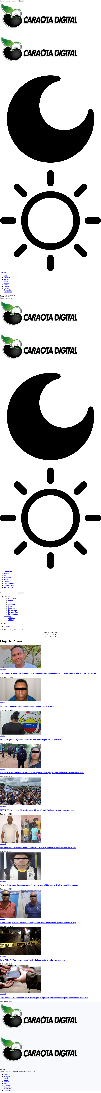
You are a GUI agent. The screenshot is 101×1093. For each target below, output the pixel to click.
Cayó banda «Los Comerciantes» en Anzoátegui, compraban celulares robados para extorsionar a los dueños (44, 998)
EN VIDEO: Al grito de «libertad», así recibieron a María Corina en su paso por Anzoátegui (37, 810)
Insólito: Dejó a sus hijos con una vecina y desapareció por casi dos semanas (30, 739)
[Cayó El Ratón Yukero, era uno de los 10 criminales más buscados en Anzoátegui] (20, 954)
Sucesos (2, 702)
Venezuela (3, 669)
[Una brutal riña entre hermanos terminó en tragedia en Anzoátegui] (20, 701)
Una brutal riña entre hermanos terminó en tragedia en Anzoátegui (27, 706)
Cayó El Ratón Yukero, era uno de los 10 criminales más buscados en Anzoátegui (32, 960)
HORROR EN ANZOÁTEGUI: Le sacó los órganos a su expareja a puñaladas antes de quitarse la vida (42, 773)
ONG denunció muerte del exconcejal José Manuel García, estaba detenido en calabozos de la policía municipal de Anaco (49, 673)
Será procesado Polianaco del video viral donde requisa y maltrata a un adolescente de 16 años (38, 848)
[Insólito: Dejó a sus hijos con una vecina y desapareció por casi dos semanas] (20, 734)
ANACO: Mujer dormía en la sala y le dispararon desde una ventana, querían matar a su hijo (38, 923)
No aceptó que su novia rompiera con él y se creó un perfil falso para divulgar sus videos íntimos (39, 885)
